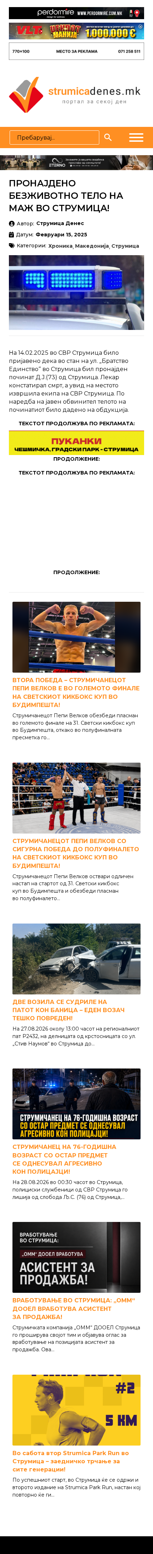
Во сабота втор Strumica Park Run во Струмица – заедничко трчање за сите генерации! (70, 1461)
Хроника (60, 246)
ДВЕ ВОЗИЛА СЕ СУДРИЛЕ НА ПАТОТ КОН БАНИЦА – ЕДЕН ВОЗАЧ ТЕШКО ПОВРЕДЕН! (68, 1010)
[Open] (136, 137)
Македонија (92, 246)
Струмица (125, 246)
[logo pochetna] (75, 94)
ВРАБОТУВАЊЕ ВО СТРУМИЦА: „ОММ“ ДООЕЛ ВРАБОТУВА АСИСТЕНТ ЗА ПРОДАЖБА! (73, 1308)
